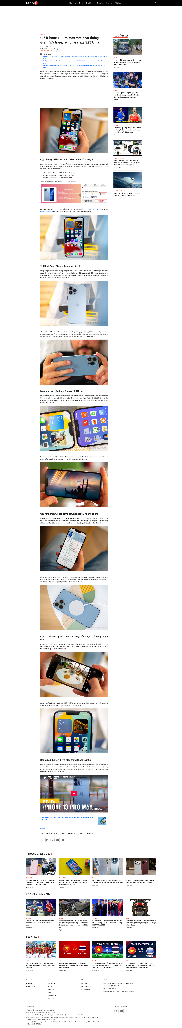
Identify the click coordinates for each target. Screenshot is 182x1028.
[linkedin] (63, 840)
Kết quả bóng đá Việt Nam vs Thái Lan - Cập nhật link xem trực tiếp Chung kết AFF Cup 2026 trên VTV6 (74, 965)
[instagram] (53, 840)
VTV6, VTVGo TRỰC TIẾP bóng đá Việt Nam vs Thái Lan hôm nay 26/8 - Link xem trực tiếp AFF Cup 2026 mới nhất (140, 965)
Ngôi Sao (51, 989)
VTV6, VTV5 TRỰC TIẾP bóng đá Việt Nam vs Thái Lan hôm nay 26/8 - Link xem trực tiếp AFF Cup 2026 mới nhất (107, 965)
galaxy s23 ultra (51, 833)
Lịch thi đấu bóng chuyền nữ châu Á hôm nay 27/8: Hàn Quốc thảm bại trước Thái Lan (40, 923)
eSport (115, 90)
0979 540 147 (114, 986)
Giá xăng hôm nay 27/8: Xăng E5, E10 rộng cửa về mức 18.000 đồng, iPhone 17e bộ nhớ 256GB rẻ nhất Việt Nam (40, 882)
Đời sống (115, 57)
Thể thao (118, 3)
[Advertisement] (74, 94)
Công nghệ (72, 3)
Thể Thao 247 (52, 996)
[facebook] (47, 840)
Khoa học (109, 3)
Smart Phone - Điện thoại (120, 191)
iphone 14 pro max (68, 833)
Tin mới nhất (120, 35)
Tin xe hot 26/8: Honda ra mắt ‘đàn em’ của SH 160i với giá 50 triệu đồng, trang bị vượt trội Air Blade (141, 923)
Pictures (86, 986)
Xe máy (61, 918)
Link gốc (43, 828)
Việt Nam (115, 125)
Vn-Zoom (51, 999)
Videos (86, 983)
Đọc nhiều (32, 937)
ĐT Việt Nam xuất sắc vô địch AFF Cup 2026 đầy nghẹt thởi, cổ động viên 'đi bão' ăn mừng (40, 965)
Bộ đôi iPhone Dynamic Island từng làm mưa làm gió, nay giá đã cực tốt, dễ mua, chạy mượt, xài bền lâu (73, 882)
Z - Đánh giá (89, 3)
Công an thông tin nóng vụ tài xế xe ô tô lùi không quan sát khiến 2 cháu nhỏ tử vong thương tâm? (127, 62)
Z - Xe (81, 3)
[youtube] (58, 840)
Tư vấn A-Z (43, 34)
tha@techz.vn (129, 991)
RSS (49, 992)
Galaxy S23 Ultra (93, 209)
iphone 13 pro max (86, 833)
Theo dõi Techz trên (46, 51)
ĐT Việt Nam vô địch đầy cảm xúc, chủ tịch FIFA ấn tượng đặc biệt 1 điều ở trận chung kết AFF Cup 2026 (107, 923)
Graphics (87, 989)
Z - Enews (100, 3)
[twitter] (42, 840)
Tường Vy (48, 46)
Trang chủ (29, 983)
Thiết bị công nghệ (118, 158)
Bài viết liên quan (45, 54)
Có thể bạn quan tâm (38, 894)
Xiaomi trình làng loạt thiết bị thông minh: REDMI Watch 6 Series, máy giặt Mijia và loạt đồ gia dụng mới (126, 163)
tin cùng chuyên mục (38, 854)
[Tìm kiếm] (154, 3)
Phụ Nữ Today (30, 986)
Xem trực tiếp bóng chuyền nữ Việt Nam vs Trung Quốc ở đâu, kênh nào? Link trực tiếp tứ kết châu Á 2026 (127, 130)
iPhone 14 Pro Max (46, 211)
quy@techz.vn (111, 989)
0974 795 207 (120, 991)
